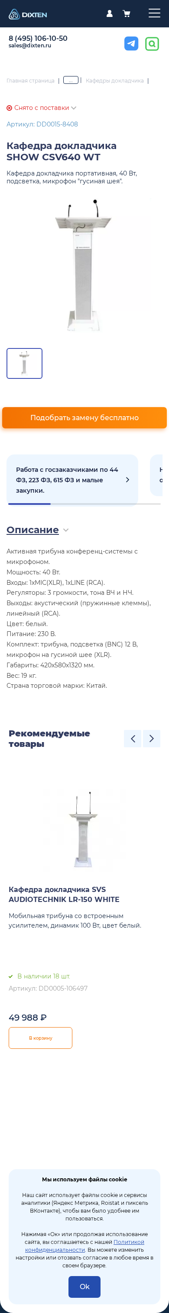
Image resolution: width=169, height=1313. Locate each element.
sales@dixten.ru (30, 45)
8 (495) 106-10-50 (38, 38)
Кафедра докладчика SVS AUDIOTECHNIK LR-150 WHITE (64, 894)
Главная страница (30, 80)
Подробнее (72, 480)
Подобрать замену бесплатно (84, 418)
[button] (132, 738)
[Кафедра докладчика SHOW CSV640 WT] (84, 265)
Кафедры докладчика (115, 80)
